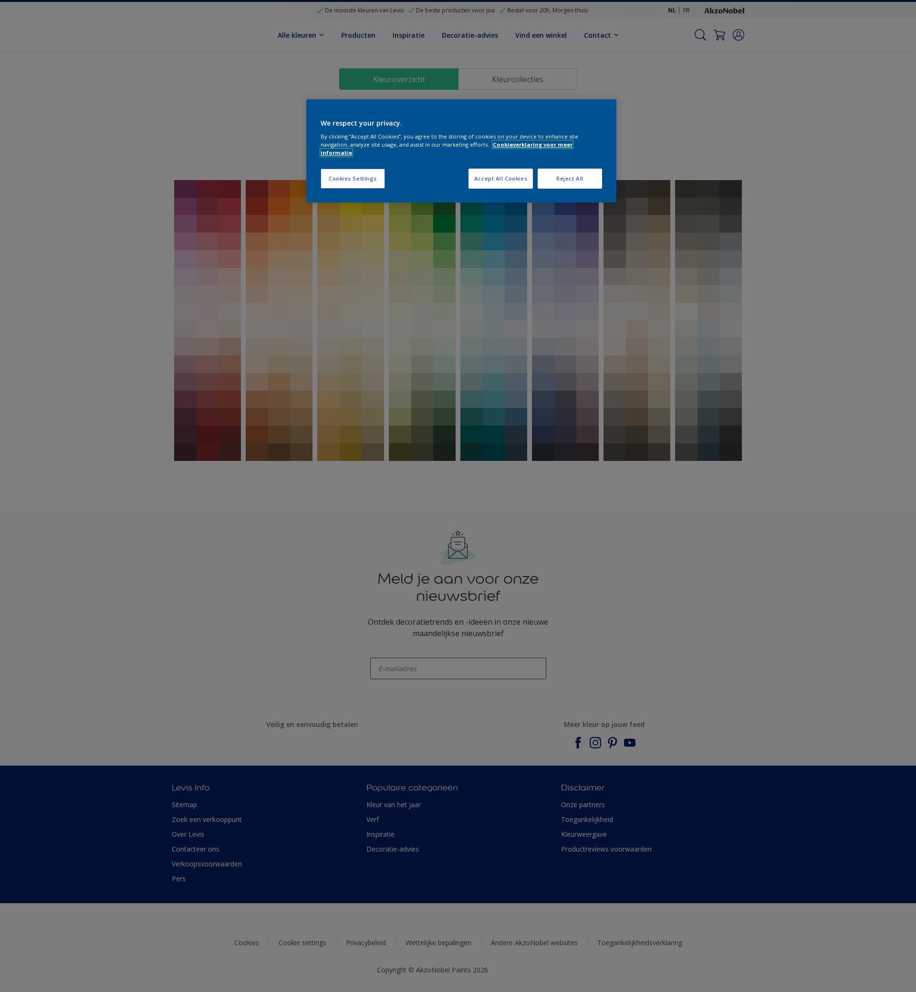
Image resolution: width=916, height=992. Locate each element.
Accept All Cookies (500, 178)
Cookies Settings (353, 178)
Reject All (569, 178)
